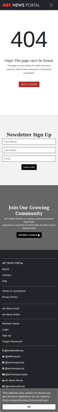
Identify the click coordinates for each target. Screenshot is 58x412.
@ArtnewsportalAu (16, 374)
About (5, 269)
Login (5, 329)
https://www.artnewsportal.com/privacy (26, 400)
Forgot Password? (12, 341)
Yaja (4, 280)
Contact (6, 275)
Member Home (10, 323)
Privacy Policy (10, 296)
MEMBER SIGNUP (28, 235)
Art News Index (11, 314)
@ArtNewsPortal (13, 350)
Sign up (6, 335)
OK (29, 406)
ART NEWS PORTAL (12, 263)
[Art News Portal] (21, 5)
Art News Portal (13, 380)
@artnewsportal (14, 362)
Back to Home (29, 84)
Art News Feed (10, 308)
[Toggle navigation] (51, 5)
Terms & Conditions (13, 290)
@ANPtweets (12, 356)
